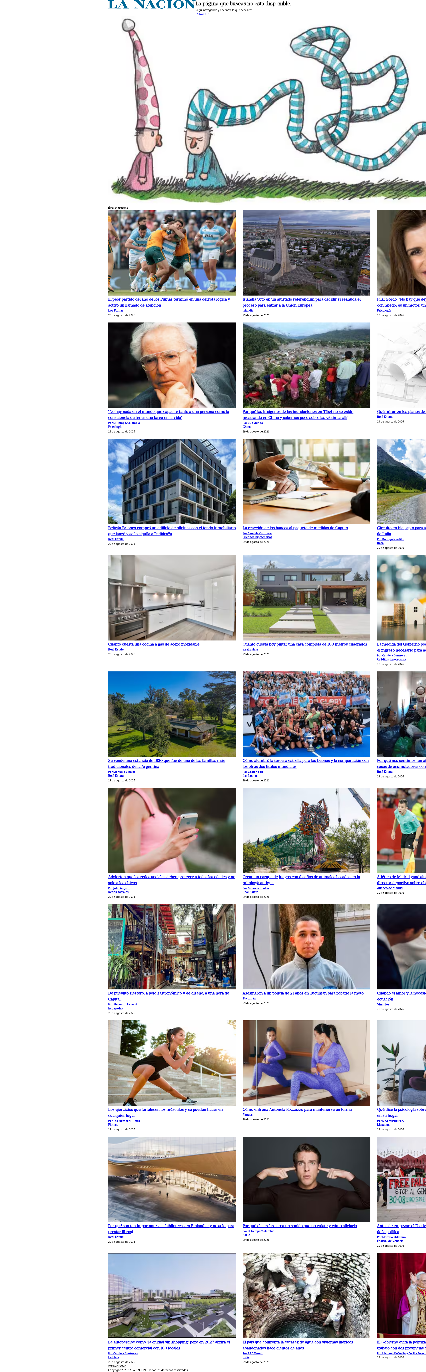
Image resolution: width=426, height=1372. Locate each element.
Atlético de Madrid (390, 888)
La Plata (113, 1357)
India (246, 1357)
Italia (380, 543)
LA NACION (203, 14)
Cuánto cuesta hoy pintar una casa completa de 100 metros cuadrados (305, 644)
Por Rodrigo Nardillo (390, 539)
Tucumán (249, 998)
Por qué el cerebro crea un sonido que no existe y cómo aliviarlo (300, 1226)
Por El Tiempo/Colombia (124, 423)
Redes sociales (118, 892)
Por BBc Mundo (253, 423)
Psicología (384, 310)
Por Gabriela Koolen (256, 888)
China (247, 427)
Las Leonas (250, 776)
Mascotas (383, 1125)
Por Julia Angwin (119, 888)
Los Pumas (115, 310)
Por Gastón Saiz (253, 772)
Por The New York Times (124, 1121)
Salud (246, 1235)
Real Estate (385, 417)
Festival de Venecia (390, 1241)
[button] (172, 253)
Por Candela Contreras (257, 533)
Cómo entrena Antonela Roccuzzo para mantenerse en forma (297, 1110)
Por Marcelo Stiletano (391, 1237)
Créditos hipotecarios (257, 537)
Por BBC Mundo (253, 1353)
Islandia (248, 310)
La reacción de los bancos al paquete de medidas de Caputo (295, 528)
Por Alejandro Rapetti (122, 1004)
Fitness (113, 1125)
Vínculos (383, 1004)
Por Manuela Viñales (121, 772)
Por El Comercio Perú (391, 1121)
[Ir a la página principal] (152, 7)
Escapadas (115, 1008)
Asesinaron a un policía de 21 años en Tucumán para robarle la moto (303, 993)
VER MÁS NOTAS (117, 1366)
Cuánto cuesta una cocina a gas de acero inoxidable (154, 644)
